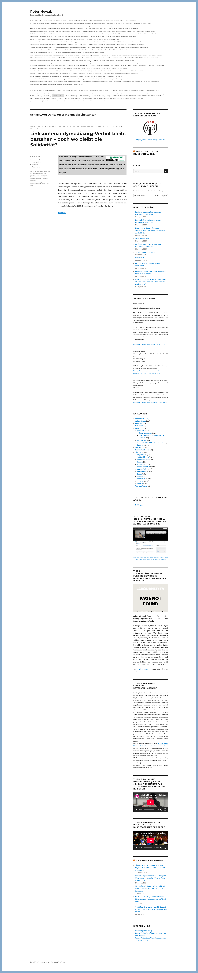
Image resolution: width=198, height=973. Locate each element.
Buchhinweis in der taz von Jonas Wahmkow (90, 73)
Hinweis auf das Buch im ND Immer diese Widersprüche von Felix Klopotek (103, 76)
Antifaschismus (143, 457)
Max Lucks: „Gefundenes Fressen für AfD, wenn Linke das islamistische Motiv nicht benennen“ (150, 888)
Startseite (130, 93)
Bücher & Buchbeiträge (71, 95)
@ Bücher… (47, 95)
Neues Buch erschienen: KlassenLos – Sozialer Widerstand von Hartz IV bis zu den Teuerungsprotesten (55, 42)
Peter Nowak (41, 11)
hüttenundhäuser (143, 467)
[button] (139, 195)
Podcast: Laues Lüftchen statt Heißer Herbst (134, 42)
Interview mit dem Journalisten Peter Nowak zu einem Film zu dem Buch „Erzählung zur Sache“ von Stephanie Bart (59, 36)
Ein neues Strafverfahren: (155, 55)
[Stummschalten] (161, 809)
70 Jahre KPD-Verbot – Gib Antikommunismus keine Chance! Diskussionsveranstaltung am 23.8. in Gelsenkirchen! (58, 20)
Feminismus (141, 464)
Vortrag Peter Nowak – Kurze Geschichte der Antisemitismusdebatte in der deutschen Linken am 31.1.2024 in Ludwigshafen (61, 39)
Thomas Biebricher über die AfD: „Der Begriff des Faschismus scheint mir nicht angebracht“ (150, 867)
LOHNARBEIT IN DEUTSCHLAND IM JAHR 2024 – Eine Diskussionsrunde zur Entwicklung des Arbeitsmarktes (111, 28)
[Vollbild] (165, 809)
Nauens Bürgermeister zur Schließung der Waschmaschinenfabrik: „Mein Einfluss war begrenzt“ (150, 282)
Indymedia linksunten (36, 178)
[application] (150, 802)
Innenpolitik (36, 160)
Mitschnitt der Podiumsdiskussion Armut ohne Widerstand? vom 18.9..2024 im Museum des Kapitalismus (56, 28)
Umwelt (140, 484)
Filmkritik (139, 426)
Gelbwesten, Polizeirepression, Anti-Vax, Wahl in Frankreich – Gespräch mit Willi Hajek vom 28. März (130, 63)
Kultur (139, 474)
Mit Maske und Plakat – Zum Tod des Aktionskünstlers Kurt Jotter (114, 49)
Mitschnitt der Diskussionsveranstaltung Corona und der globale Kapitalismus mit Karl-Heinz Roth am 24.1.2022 (58, 71)
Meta (108, 95)
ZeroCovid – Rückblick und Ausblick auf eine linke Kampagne (104, 65)
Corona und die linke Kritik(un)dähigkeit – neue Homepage (133, 47)
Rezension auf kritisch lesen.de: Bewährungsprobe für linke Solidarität (120, 73)
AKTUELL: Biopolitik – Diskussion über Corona (152, 93)
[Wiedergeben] (136, 809)
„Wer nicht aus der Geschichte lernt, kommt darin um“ (101, 44)
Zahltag (135, 65)
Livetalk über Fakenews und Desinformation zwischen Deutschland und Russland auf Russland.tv (137, 95)
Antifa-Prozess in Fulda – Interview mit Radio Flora (94, 101)
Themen (32, 95)
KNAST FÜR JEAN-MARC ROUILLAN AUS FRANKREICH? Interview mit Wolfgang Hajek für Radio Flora (55, 98)
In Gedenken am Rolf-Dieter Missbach (146, 31)
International (37, 162)
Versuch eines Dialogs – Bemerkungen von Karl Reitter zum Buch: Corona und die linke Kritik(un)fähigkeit (56, 76)
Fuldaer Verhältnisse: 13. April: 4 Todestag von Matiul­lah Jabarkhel (141, 57)
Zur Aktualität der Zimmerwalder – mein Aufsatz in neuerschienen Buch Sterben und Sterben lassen (55, 31)
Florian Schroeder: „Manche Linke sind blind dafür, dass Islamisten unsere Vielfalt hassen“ (150, 899)
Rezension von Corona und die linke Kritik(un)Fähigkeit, (130, 71)
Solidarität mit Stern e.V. (36, 34)
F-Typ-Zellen (151, 65)
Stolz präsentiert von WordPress (53, 962)
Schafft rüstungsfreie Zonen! (146, 252)
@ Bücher (140, 431)
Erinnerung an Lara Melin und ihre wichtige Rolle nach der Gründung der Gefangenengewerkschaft (103, 79)
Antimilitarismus (141, 419)
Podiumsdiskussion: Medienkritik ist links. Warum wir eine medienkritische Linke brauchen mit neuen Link (108, 31)
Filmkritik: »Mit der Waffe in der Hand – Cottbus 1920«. (130, 44)
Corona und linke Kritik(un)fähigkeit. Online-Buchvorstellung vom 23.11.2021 (90, 90)
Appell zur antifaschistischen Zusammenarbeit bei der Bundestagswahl (128, 26)
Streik (129, 65)
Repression (36, 167)
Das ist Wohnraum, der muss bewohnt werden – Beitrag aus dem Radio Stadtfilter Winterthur (104, 34)
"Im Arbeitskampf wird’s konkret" (151, 443)
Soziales (140, 481)
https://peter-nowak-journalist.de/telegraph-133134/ (149, 344)
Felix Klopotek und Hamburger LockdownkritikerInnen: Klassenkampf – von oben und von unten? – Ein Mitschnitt (58, 65)
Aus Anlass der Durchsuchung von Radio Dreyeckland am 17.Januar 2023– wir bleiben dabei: (124, 55)
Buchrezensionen (145, 433)
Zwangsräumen (160, 65)
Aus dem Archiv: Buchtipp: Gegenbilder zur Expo (119, 23)
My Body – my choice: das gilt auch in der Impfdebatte (101, 71)
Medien (35, 164)
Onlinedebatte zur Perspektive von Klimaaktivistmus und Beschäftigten (48, 44)
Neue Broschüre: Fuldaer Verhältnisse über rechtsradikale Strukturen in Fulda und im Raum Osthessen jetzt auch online (60, 60)
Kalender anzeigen (160, 195)
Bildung (140, 462)
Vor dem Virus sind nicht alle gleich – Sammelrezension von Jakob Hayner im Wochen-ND (52, 79)
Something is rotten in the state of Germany (93, 57)
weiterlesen (62, 212)
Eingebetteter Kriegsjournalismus (114, 57)
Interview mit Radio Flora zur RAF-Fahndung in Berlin (143, 34)
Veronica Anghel (141, 486)
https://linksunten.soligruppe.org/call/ (150, 140)
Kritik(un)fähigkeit (122, 68)
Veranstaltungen (57, 95)
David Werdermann (38, 171)
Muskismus (139, 258)
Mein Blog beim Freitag (149, 860)
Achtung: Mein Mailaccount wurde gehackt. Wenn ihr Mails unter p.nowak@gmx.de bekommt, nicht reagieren (58, 47)
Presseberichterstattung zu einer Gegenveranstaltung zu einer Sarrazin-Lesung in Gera (121, 98)
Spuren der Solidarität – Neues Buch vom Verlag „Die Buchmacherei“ (61, 34)
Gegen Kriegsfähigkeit (143, 239)
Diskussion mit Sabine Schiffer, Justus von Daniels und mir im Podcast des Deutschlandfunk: (113, 36)
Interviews (141, 445)
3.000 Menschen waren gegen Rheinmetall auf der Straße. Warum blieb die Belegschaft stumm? (151, 909)
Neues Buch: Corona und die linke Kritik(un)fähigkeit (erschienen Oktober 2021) (50, 90)
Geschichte (139, 448)
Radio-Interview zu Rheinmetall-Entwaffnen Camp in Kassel (102, 47)
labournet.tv (143, 669)
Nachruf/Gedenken (142, 450)
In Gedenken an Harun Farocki (90, 98)
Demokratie (33, 68)
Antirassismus (140, 421)
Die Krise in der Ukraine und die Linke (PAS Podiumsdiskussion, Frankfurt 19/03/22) (114, 60)
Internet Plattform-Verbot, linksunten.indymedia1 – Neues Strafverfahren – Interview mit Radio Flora (55, 57)
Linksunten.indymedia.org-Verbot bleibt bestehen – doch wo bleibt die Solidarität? (78, 139)
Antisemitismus (142, 65)
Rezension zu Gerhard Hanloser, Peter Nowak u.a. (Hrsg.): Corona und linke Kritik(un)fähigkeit (53, 73)
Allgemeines (141, 455)
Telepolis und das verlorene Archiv (142, 23)
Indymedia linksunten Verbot (38, 183)
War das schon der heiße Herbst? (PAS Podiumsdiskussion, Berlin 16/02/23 (103, 42)
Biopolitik (138, 423)
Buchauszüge (142, 440)
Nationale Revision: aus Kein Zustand (77, 44)
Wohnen (123, 65)
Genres (39, 95)
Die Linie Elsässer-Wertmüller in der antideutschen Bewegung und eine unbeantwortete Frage (112, 20)
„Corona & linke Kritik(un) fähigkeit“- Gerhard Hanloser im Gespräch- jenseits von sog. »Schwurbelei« (135, 90)
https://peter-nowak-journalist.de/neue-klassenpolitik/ (150, 402)
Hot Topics (139, 505)
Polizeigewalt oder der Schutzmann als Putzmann (106, 39)
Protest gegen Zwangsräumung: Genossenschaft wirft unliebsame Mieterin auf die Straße (150, 230)
